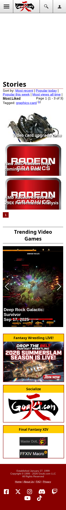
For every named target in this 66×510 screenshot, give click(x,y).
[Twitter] (18, 492)
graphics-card (26, 103)
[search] (46, 6)
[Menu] (6, 6)
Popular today (46, 90)
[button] (7, 286)
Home (18, 481)
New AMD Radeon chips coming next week (28, 166)
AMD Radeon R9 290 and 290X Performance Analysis (31, 200)
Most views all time (46, 94)
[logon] (59, 6)
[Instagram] (29, 492)
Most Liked (12, 98)
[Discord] (41, 492)
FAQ (38, 481)
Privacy (47, 481)
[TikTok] (39, 498)
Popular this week (16, 94)
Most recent (24, 90)
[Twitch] (54, 492)
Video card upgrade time (37, 135)
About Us (29, 481)
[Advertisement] (33, 46)
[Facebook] (6, 492)
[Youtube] (27, 498)
